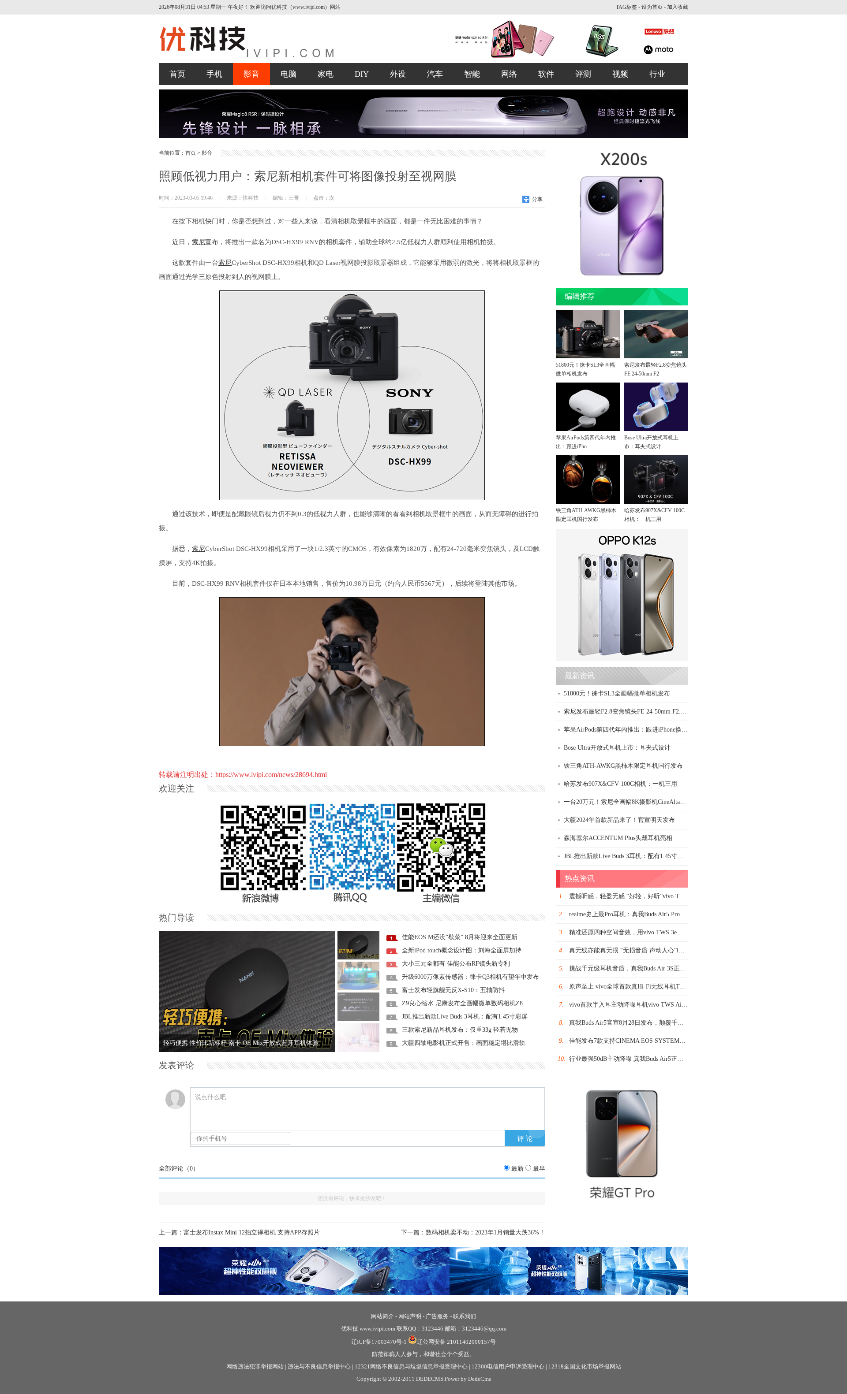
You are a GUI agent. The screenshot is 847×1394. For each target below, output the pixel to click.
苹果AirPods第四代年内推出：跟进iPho (586, 442)
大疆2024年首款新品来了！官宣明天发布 (619, 820)
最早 (539, 1168)
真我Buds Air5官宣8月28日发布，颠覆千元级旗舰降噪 (642, 1022)
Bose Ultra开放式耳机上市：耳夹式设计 (651, 442)
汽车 (435, 74)
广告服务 (437, 1316)
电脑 (288, 74)
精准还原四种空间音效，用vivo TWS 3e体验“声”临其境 (644, 932)
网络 (509, 74)
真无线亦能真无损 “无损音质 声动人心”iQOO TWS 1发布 (646, 950)
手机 (214, 74)
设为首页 (652, 7)
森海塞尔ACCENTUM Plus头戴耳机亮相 (618, 838)
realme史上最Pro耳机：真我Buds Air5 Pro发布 (630, 914)
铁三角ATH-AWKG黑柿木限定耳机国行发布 (586, 514)
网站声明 (409, 1316)
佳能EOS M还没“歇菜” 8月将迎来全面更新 (459, 937)
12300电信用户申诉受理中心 (508, 1366)
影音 (251, 74)
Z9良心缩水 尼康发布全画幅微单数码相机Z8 (462, 1003)
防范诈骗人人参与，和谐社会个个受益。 (423, 1354)
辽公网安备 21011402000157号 (456, 1341)
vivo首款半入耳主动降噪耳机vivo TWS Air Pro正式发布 (644, 1004)
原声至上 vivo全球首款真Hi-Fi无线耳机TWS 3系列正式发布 (650, 986)
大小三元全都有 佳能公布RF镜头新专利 (456, 963)
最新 (517, 1168)
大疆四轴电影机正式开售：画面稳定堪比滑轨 (463, 1043)
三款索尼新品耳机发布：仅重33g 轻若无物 (460, 1029)
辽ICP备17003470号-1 (379, 1341)
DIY (362, 74)
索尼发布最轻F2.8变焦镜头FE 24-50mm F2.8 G (627, 711)
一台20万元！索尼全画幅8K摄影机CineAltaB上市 (630, 802)
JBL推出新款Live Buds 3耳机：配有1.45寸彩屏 (465, 1016)
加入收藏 (677, 7)
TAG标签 (626, 7)
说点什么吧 (210, 1097)
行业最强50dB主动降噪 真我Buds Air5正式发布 (632, 1059)
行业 (657, 74)
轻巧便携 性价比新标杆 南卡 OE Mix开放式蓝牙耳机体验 (241, 1043)
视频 (620, 74)
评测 (583, 74)
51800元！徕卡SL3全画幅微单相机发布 (585, 369)
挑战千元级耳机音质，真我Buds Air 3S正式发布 (633, 968)
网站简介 (382, 1316)
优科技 (349, 1328)
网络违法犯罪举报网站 (255, 1366)
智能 (472, 74)
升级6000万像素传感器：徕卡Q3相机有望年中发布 (470, 977)
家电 (326, 74)
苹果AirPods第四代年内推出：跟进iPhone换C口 (628, 729)
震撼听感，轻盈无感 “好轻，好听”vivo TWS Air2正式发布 (647, 896)
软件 (546, 74)
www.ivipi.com (378, 1328)
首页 (177, 74)
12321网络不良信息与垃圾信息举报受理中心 (411, 1366)
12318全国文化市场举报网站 (584, 1366)
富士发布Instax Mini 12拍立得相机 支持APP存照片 (252, 1232)
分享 (537, 199)
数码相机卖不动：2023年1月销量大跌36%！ (485, 1232)
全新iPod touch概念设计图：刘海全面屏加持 (461, 950)
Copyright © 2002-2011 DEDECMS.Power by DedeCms (423, 1378)
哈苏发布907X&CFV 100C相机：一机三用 (654, 514)
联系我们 (464, 1316)
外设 (398, 74)
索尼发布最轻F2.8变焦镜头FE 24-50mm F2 (655, 369)
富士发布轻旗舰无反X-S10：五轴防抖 (453, 990)
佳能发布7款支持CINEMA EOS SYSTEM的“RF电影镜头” (646, 1040)
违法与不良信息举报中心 (319, 1366)
